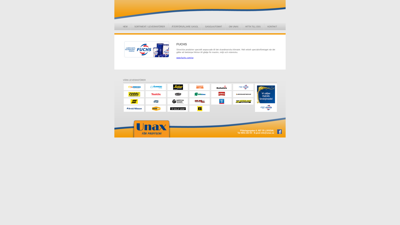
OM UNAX (233, 26)
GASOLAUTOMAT (213, 26)
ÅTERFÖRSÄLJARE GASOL (185, 26)
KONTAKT (272, 26)
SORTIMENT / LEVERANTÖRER (149, 26)
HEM (125, 26)
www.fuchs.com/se (184, 58)
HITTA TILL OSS (253, 26)
